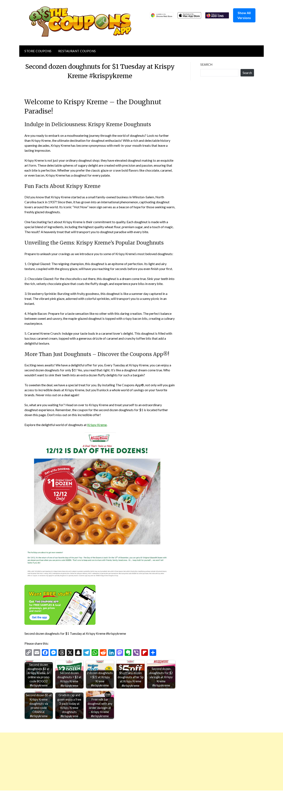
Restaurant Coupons (77, 51)
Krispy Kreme (97, 425)
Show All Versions (244, 15)
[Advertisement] (124, 762)
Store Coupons (38, 51)
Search (206, 64)
